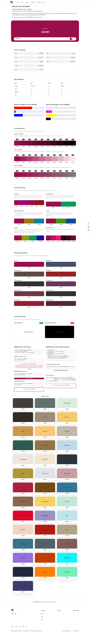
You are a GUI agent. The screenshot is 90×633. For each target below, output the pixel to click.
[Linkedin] (88, 229)
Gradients (27, 2)
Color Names (38, 2)
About (42, 613)
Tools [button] (18, 2)
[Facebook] (88, 226)
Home (22, 2)
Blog (44, 2)
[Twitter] (88, 223)
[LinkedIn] (12, 626)
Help (42, 616)
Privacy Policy (76, 630)
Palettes (32, 2)
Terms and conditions (66, 630)
